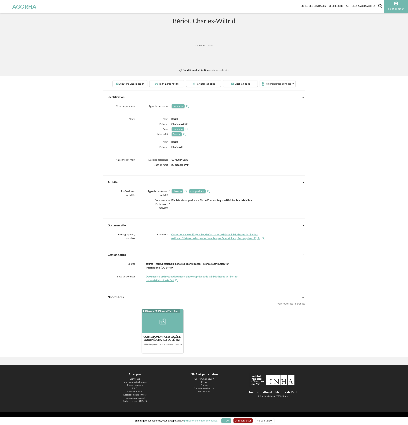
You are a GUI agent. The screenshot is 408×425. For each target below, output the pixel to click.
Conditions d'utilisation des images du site (205, 69)
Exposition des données (134, 395)
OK (227, 420)
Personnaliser (265, 420)
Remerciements (135, 385)
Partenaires (204, 391)
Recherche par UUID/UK (135, 401)
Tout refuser (244, 420)
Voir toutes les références (291, 303)
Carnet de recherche (204, 388)
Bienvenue (135, 379)
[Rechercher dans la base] (176, 280)
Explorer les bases (314, 5)
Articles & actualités (361, 5)
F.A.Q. (135, 388)
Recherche (336, 5)
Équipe (204, 385)
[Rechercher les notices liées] (263, 238)
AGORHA (24, 6)
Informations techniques (135, 382)
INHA (204, 382)
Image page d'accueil (135, 398)
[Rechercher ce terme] (187, 106)
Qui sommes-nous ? (204, 379)
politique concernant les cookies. (201, 420)
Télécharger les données (278, 83)
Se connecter (396, 8)
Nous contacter (135, 391)
